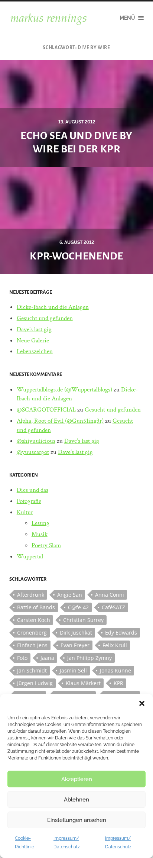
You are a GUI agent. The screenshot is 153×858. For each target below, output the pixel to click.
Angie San (69, 594)
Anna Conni (109, 594)
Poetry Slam (46, 545)
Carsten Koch (33, 619)
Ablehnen (76, 799)
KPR (118, 683)
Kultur (25, 512)
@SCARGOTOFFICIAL (46, 410)
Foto (22, 657)
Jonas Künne (115, 670)
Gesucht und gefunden (45, 318)
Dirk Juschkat (76, 632)
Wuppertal (30, 556)
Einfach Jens (32, 645)
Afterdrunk (30, 594)
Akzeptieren (76, 779)
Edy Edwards (121, 632)
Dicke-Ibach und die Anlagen (53, 307)
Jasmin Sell (73, 670)
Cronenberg (32, 632)
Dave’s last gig (34, 329)
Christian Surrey (83, 619)
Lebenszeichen (35, 351)
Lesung (40, 523)
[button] (142, 703)
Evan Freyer (75, 645)
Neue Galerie (33, 340)
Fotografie (29, 501)
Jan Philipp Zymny (89, 657)
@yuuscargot (33, 452)
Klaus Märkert (83, 683)
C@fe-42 (78, 607)
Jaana (47, 657)
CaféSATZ (113, 607)
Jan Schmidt (32, 670)
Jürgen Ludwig (35, 683)
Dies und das (32, 490)
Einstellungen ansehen (76, 820)
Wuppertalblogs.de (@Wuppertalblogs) (64, 390)
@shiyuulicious (36, 441)
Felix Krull (114, 645)
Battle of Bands (36, 607)
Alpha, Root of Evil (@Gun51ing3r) (60, 421)
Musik (40, 534)
